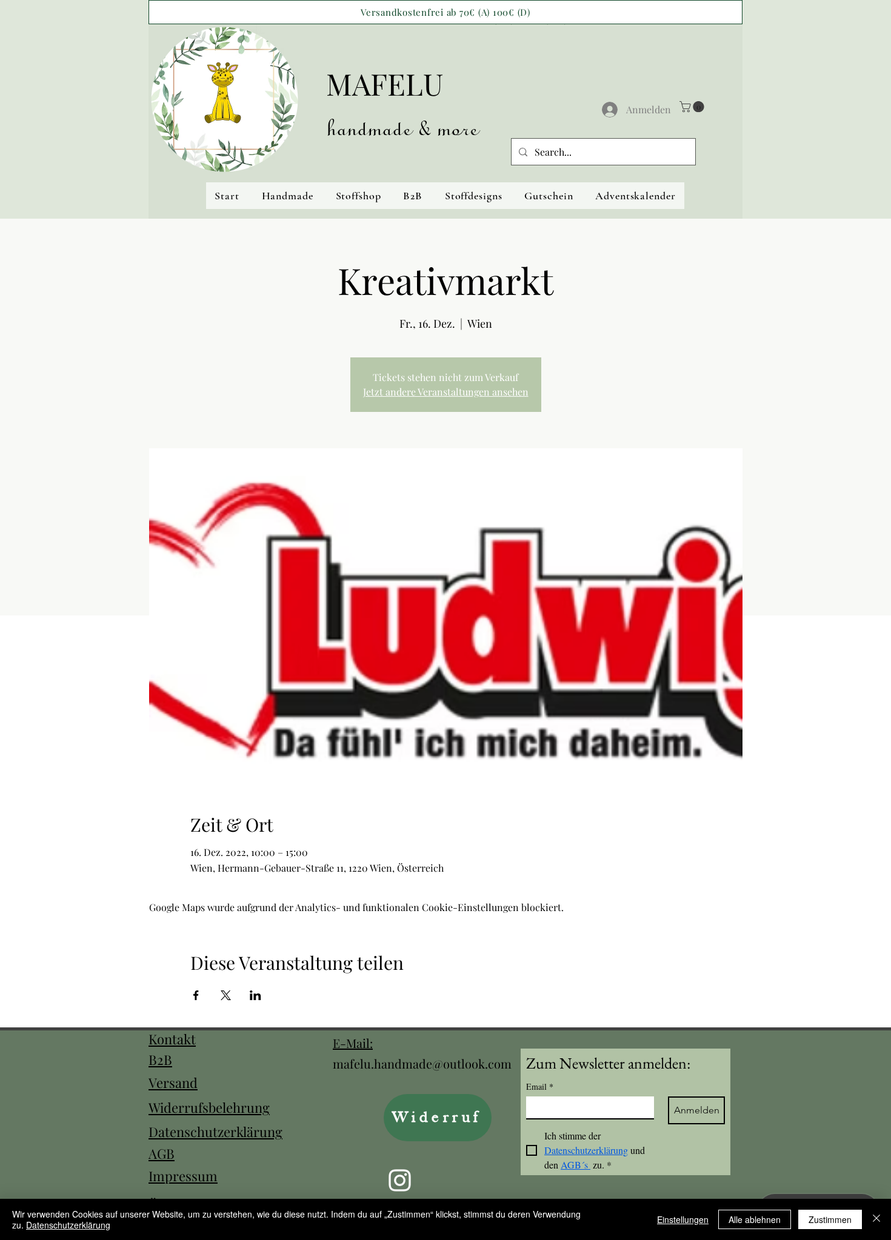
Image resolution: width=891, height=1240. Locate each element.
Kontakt (172, 1039)
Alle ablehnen (755, 1219)
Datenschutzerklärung (215, 1131)
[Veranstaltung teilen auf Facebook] (196, 995)
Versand (173, 1082)
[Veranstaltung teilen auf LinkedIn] (255, 995)
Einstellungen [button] (683, 1219)
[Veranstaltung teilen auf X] (226, 995)
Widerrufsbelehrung (209, 1107)
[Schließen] (876, 1219)
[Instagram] (400, 1180)
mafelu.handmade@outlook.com (422, 1063)
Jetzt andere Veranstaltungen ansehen (446, 391)
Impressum (183, 1176)
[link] (693, 106)
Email (539, 1086)
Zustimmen (830, 1219)
